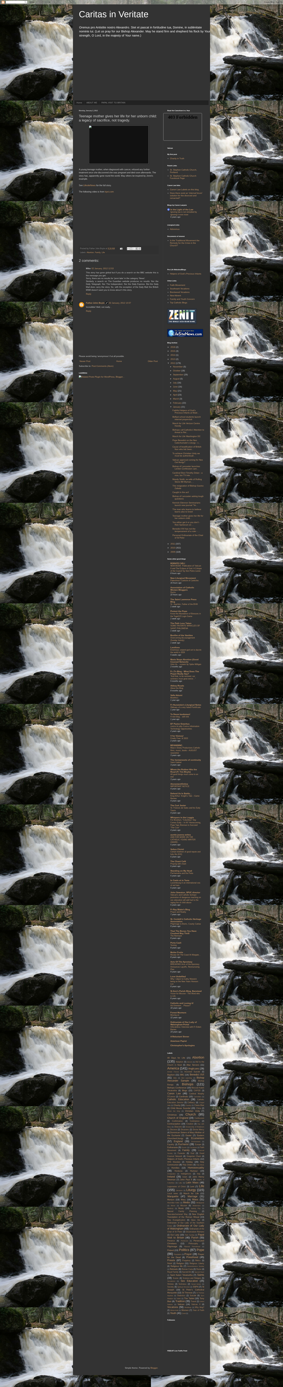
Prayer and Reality (178, 912)
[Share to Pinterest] (139, 248)
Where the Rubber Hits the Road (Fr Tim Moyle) (183, 770)
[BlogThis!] (131, 248)
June (175, 386)
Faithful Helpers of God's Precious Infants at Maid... (185, 411)
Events (184, 1147)
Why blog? (199, 1307)
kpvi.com (109, 191)
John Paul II (186, 1179)
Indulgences (186, 1174)
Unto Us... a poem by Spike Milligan (185, 664)
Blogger (154, 1368)
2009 (173, 552)
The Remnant (176, 936)
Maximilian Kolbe (173, 1203)
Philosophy (193, 1244)
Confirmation (177, 1121)
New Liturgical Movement (183, 578)
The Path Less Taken (180, 623)
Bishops (187, 1084)
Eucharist (183, 1144)
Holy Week (200, 1165)
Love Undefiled (178, 976)
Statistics (181, 1296)
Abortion (90, 252)
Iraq (198, 1174)
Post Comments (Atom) (102, 366)
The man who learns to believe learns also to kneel (186, 510)
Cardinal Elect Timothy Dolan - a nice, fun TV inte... (187, 474)
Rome (198, 1269)
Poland (170, 1250)
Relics (198, 1260)
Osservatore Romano (195, 1232)
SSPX (195, 1287)
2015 (173, 351)
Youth (173, 1313)
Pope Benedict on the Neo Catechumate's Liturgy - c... (186, 441)
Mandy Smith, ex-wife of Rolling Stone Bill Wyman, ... (187, 480)
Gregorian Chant (194, 1156)
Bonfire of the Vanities (181, 635)
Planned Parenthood (192, 1246)
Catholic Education (178, 1099)
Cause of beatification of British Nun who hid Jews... (186, 448)
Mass (195, 1199)
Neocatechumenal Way (177, 1214)
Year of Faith (198, 1310)
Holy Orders (188, 1165)
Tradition (180, 1301)
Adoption (179, 1062)
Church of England (177, 1118)
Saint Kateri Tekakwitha (181, 1275)
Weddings (187, 1307)
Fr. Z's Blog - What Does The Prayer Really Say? (184, 672)
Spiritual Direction (183, 1287)
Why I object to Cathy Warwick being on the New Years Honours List (184, 981)
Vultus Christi (177, 849)
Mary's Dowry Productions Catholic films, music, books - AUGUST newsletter (185, 750)
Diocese (173, 1130)
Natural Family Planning (182, 1211)
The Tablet (189, 1298)
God (192, 1153)
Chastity (188, 1105)
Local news (172, 1193)
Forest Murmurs (178, 1012)
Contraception (173, 1124)
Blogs (184, 1090)
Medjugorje (200, 1203)
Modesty (170, 1208)
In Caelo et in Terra (179, 880)
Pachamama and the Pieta (181, 873)
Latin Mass (192, 1182)
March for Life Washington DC (186, 436)
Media (186, 1202)
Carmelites (197, 1097)
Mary (183, 1199)
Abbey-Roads (177, 686)
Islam (184, 1177)
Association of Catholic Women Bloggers (182, 588)
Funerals (181, 1153)
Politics (184, 1250)
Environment (195, 1141)
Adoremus (175, 229)
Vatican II (195, 1304)
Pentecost (184, 1241)
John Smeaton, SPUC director (185, 892)
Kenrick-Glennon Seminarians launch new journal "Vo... (186, 503)
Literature (179, 1190)
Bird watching (186, 1078)
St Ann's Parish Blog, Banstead (186, 991)
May (175, 391)
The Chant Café (178, 861)
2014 (173, 355)
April (175, 395)
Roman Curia (187, 1269)
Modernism (197, 1205)
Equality (170, 1144)
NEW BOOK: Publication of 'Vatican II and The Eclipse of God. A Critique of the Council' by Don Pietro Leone (186, 568)
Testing (173, 945)
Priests (171, 1260)
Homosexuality (196, 1167)
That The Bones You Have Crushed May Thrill (183, 932)
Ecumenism (197, 1138)
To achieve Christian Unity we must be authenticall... (186, 454)
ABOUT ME (91, 102)
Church (190, 1114)
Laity (180, 1183)
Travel (193, 1301)
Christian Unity (192, 1111)
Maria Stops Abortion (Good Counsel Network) (184, 660)
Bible (175, 1078)
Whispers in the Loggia (182, 817)
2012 (173, 363)
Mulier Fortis (176, 952)
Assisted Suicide (192, 1072)
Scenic (176, 1278)
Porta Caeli (175, 943)
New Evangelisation (176, 1220)
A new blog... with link (179, 717)
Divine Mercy (198, 1130)
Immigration (171, 1174)
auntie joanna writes (180, 835)
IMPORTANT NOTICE (179, 786)
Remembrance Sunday (195, 1266)
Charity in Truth (177, 158)
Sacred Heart (199, 1272)
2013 (173, 359)
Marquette (172, 1196)
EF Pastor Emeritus (180, 724)
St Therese (187, 1292)
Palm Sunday (190, 1235)
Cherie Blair (199, 1105)
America (173, 1068)
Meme (173, 1205)
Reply (88, 294)
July (175, 382)
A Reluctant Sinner (179, 1036)
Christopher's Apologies (182, 1045)
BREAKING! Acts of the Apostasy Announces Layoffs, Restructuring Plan (184, 966)
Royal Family (172, 1272)
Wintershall (174, 1310)
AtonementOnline (179, 784)
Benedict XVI (197, 1074)
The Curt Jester (178, 805)
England (178, 1141)
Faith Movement (177, 285)
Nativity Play (196, 1208)
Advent (189, 1062)
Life (103, 252)
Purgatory (186, 1260)
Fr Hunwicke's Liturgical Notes (185, 705)
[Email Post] (121, 249)
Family (98, 252)
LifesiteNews (89, 185)
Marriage (192, 1196)
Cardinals (183, 1096)
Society (170, 1287)
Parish (194, 1237)
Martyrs (170, 1199)
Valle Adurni (176, 695)
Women (185, 1310)
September (178, 374)
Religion (180, 1263)
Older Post (153, 361)
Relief (169, 1263)
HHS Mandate (173, 1162)
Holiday (189, 1162)
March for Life (191, 1193)
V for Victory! (177, 736)
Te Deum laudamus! (180, 714)
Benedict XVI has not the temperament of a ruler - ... (186, 530)
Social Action (196, 1284)
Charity (177, 1105)
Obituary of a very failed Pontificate (185, 707)
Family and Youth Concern (182, 299)
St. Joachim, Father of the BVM (184, 604)
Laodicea (175, 647)
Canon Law (174, 1093)
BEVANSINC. (176, 745)
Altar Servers (192, 1065)
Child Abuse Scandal (180, 1108)
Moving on (174, 1015)
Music (181, 1208)
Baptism (171, 1075)
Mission (183, 1206)
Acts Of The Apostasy (181, 962)
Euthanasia (172, 1147)
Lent (192, 1186)
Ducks (173, 592)
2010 (173, 548)
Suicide (193, 1296)
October (177, 370)
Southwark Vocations (179, 288)
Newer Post (85, 361)
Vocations (172, 1307)
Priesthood (192, 1257)
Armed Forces (173, 1072)
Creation (189, 1124)
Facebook (193, 1147)
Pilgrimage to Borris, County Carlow (185, 924)
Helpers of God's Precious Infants (185, 274)
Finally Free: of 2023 (179, 738)
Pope (200, 1250)
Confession (199, 1118)
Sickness (182, 1284)
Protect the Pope (178, 611)
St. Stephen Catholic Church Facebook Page (183, 177)
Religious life (177, 1266)
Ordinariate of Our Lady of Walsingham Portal (183, 1023)
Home (79, 102)
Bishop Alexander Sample (185, 1079)
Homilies (175, 1168)
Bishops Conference (176, 1087)
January (177, 407)
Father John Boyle (95, 303)
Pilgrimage (172, 1246)
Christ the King (173, 1111)
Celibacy (191, 1103)
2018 (173, 347)
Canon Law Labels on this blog (184, 189)
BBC (182, 1075)
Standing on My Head (181, 871)
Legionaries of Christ (176, 1187)
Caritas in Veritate (113, 14)
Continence (194, 1121)
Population (177, 1254)
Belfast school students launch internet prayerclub (186, 418)
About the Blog (176, 688)
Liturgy (191, 1190)
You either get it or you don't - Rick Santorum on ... (186, 523)
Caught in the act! (180, 492)
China (198, 1108)
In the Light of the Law (181, 209)
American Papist (178, 1041)
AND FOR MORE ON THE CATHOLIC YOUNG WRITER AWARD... (182, 839)
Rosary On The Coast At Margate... (185, 955)
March (176, 399)
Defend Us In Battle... (181, 793)
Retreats (174, 1269)
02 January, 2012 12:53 (103, 268)
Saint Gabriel (175, 762)
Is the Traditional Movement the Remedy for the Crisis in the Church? (184, 243)
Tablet (178, 1298)
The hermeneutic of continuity (185, 760)
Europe (198, 1144)
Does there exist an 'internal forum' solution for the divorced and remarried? (186, 195)
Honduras (179, 1171)
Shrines (170, 1284)
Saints (200, 1274)
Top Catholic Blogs (178, 302)
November (178, 366)
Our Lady (174, 1235)
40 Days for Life (176, 1058)
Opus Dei (195, 1220)
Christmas (172, 1115)
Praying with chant (178, 864)
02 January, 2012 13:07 (120, 303)
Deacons (178, 1127)
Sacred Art (186, 1272)
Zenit (184, 1313)
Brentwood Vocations (180, 292)
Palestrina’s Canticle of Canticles (184, 580)
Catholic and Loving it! (182, 1003)
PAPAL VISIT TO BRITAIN (113, 102)
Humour (194, 1171)
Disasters (185, 1130)
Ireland (171, 1176)
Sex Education (189, 1281)
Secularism (171, 1281)
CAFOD (197, 1091)
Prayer (188, 1254)
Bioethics (174, 698)
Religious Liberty (197, 1263)
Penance (171, 1241)
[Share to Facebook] (136, 248)
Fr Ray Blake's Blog (180, 909)
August (176, 379)
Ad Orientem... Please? (180, 1005)
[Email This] (128, 248)
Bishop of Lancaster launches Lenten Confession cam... (186, 467)
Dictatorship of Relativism (195, 1127)
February (177, 403)
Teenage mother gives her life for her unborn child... (187, 517)
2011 (173, 544)
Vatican (181, 1304)
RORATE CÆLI (177, 563)
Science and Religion (192, 1278)
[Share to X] (134, 248)
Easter (189, 1135)
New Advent (175, 295)
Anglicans (193, 1068)
